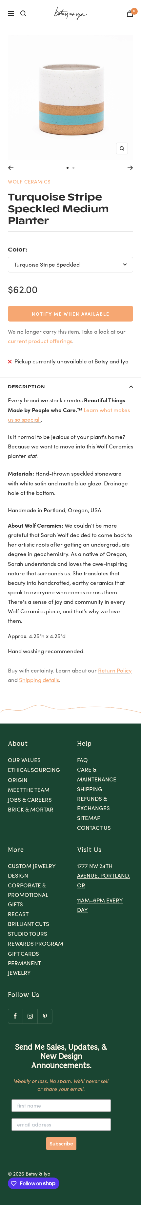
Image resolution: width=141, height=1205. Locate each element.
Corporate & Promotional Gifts (28, 895)
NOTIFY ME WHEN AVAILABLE (71, 313)
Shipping (89, 789)
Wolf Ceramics (29, 181)
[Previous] (10, 168)
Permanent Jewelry (24, 967)
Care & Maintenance (96, 774)
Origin (18, 780)
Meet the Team (29, 790)
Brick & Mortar (30, 809)
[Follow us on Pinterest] (44, 1016)
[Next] (130, 168)
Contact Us (94, 827)
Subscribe (61, 1143)
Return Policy (115, 670)
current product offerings (40, 341)
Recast (18, 914)
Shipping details (39, 680)
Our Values (24, 760)
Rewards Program (35, 943)
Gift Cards (23, 953)
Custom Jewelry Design (31, 870)
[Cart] (130, 13)
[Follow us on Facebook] (15, 1016)
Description (26, 386)
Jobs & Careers (30, 799)
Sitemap (88, 818)
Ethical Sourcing (34, 770)
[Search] (23, 13)
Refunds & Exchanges (93, 803)
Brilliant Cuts (28, 924)
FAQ (82, 760)
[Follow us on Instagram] (30, 1016)
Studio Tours (27, 933)
